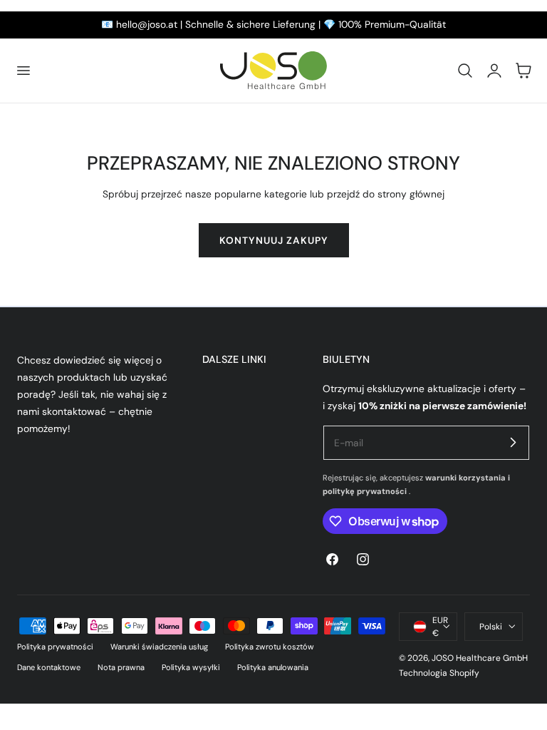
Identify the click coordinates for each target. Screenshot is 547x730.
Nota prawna (121, 667)
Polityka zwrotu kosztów (269, 647)
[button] (23, 70)
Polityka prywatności (55, 647)
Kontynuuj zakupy (273, 240)
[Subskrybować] (513, 442)
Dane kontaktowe (48, 667)
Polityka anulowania (272, 667)
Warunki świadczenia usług (159, 647)
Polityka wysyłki (191, 667)
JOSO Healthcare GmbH (480, 658)
